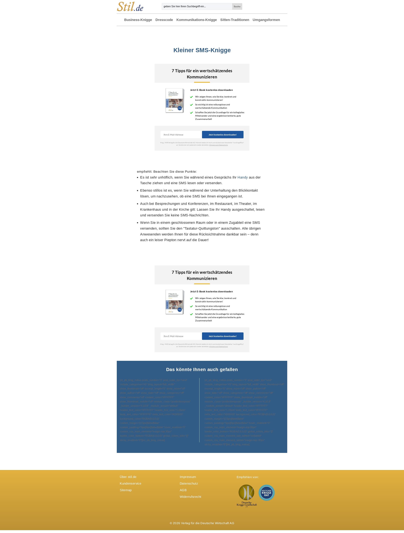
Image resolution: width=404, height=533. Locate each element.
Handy (243, 177)
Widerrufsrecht (190, 496)
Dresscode (164, 20)
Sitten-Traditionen (234, 20)
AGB (183, 490)
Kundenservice (130, 483)
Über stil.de (128, 477)
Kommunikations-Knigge (196, 20)
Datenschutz (189, 483)
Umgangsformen (266, 20)
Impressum (188, 477)
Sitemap (126, 490)
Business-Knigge (138, 20)
